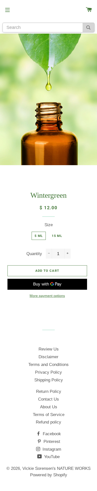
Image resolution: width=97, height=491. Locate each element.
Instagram (51, 449)
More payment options (47, 296)
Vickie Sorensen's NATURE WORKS (56, 468)
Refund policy (48, 422)
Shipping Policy (48, 380)
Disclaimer (48, 356)
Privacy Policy (48, 372)
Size (49, 224)
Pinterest (51, 441)
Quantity (34, 253)
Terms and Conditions (48, 364)
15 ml (57, 236)
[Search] (88, 27)
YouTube (51, 456)
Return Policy (48, 391)
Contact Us (48, 399)
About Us (48, 407)
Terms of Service (48, 414)
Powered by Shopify (48, 475)
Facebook (51, 433)
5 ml (39, 236)
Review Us (49, 349)
